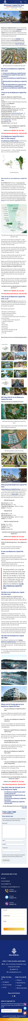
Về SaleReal (6, 982)
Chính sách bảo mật (14, 1017)
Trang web (5, 847)
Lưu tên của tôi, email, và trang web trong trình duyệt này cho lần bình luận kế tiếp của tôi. (13, 855)
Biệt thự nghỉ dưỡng (22, 988)
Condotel (19, 985)
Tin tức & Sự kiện (7, 984)
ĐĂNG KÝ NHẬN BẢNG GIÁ (14, 1019)
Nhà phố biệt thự (21, 982)
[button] (2, 17)
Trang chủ (6, 8)
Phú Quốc (22, 8)
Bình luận (5, 823)
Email (4, 844)
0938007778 (8, 884)
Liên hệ (4, 987)
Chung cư (19, 980)
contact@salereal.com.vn (14, 972)
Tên (3, 840)
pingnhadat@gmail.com (14, 886)
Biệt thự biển (14, 8)
